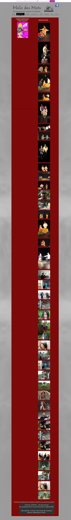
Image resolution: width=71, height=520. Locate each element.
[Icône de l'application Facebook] (56, 5)
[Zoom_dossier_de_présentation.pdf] (23, 30)
